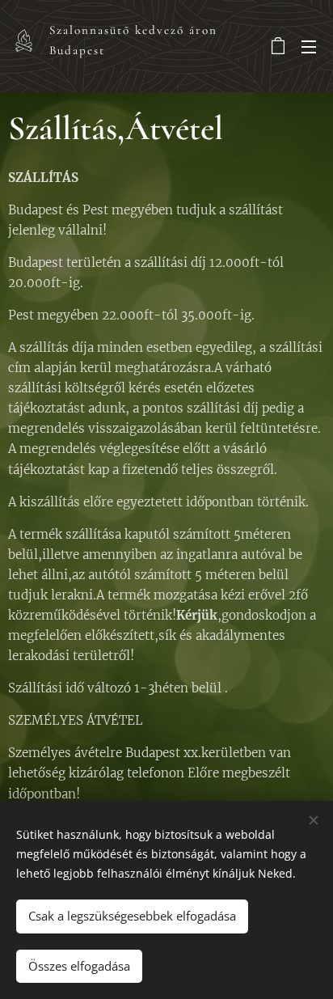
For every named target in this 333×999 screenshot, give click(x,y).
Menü (309, 46)
